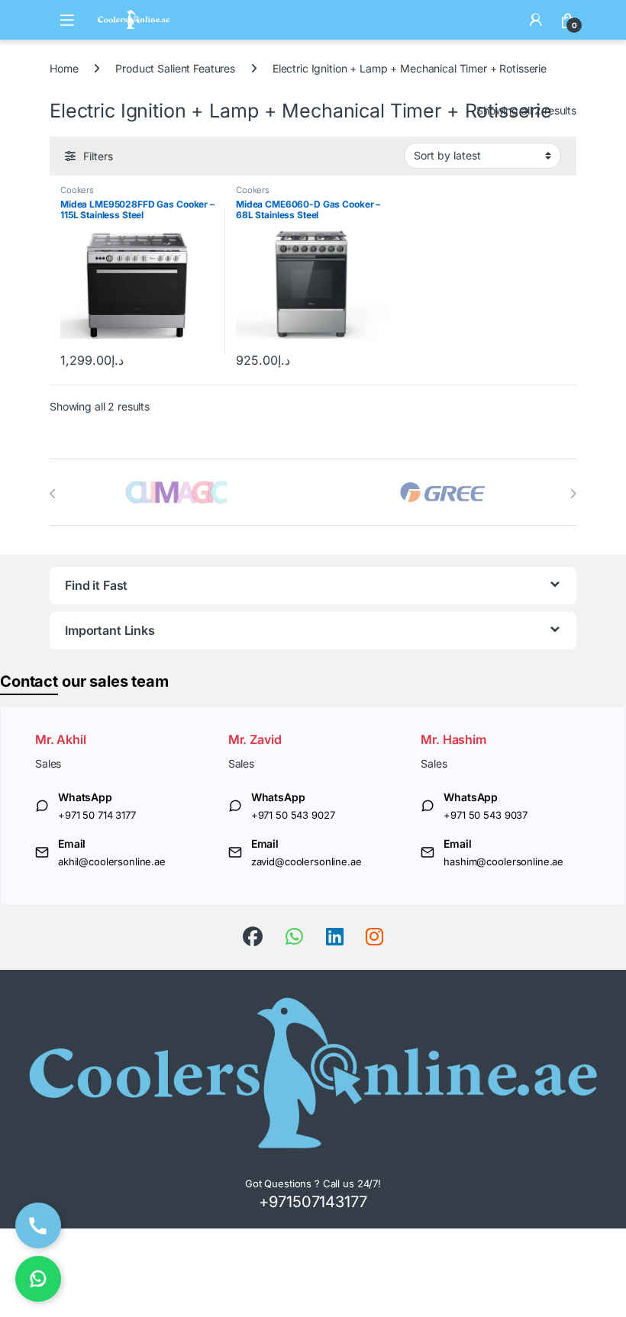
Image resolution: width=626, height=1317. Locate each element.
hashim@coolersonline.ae (503, 861)
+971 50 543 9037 (486, 815)
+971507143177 (312, 1202)
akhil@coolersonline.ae (112, 861)
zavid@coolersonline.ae (306, 861)
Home (64, 68)
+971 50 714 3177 (97, 815)
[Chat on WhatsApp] (38, 1279)
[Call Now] (38, 1225)
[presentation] (53, 493)
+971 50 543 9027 (293, 815)
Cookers (77, 190)
